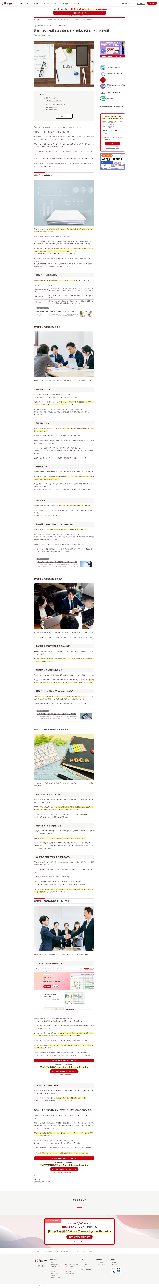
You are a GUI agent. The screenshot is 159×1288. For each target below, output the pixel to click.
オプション (54, 1269)
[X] (39, 1266)
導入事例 (36, 3)
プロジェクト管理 (46, 35)
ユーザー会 (84, 1267)
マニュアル (84, 1262)
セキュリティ (69, 1268)
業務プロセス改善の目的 (55, 101)
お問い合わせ (77, 3)
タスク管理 (37, 35)
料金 (28, 3)
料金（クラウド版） (55, 1264)
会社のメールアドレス (110, 130)
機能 (52, 1262)
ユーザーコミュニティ (86, 1269)
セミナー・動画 (54, 1273)
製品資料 (46, 3)
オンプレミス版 (56, 1266)
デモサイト (142, 3)
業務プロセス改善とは (52, 98)
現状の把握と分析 (53, 107)
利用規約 (117, 148)
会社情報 (114, 1262)
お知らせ (99, 1267)
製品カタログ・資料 (55, 1277)
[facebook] (43, 1267)
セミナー (56, 3)
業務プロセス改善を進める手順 (55, 104)
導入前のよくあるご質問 (72, 1264)
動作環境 (68, 1271)
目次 (42, 94)
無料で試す (152, 3)
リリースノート (85, 1264)
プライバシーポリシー (110, 148)
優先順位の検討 (53, 109)
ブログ (68, 1262)
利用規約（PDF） (70, 1273)
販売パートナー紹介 (101, 1264)
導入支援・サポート (70, 1266)
